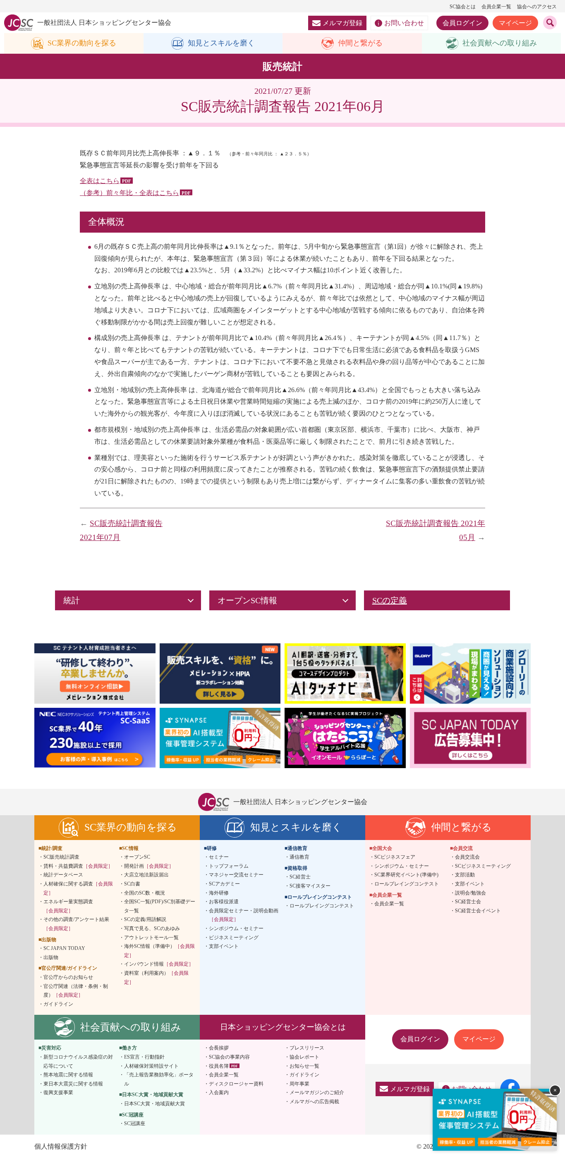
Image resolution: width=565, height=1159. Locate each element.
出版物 (50, 957)
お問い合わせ (404, 22)
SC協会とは (463, 7)
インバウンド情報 (159, 964)
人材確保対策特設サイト (151, 1066)
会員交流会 (467, 857)
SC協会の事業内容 (229, 1057)
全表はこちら (100, 180)
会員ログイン (462, 22)
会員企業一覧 (496, 7)
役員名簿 (219, 1066)
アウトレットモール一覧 (151, 937)
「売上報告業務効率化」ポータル (159, 1079)
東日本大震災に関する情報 (73, 1084)
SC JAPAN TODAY (64, 948)
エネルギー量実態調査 (68, 906)
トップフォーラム (229, 866)
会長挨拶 (219, 1048)
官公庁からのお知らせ (68, 977)
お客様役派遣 (224, 901)
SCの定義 (389, 600)
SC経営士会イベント (478, 911)
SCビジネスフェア (394, 857)
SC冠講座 (134, 1123)
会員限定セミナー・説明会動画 (243, 915)
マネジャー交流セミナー (236, 875)
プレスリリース (307, 1048)
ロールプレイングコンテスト (322, 906)
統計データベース (63, 875)
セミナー (219, 857)
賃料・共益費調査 (78, 866)
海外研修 (219, 893)
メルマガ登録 (342, 22)
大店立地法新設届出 (146, 875)
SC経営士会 (468, 901)
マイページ (515, 22)
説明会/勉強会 (470, 893)
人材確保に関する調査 (78, 888)
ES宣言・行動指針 (144, 1057)
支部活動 (465, 875)
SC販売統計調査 (61, 857)
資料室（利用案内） (156, 977)
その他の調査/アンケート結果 (76, 923)
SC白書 (132, 884)
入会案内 (219, 1092)
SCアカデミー (224, 884)
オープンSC (137, 857)
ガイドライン (58, 1004)
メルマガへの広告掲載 (314, 1101)
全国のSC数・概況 (144, 893)
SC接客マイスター (310, 886)
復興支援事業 (58, 1092)
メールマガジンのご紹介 (317, 1092)
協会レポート (304, 1057)
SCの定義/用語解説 (145, 919)
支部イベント (224, 946)
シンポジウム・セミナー (236, 928)
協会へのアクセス (537, 7)
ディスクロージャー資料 (236, 1084)
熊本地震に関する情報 (68, 1075)
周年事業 (299, 1084)
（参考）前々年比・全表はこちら (129, 192)
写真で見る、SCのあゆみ (152, 928)
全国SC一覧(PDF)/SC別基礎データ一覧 (159, 906)
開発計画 (149, 866)
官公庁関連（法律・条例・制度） (75, 990)
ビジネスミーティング (234, 937)
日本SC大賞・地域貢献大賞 (154, 1104)
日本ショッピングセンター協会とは (283, 1027)
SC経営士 (300, 877)
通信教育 (299, 857)
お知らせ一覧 (304, 1066)
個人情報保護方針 (60, 1146)
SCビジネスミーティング (483, 866)
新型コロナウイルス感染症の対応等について (78, 1061)
